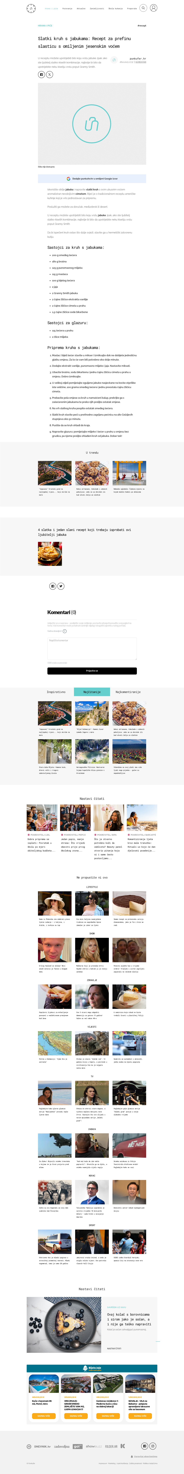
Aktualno (81, 8)
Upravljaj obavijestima (145, 1456)
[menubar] (153, 8)
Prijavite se (92, 671)
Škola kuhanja (116, 8)
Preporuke (132, 8)
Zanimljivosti (97, 8)
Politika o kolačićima (150, 1463)
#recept (142, 25)
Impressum (103, 1463)
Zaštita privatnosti (135, 1463)
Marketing (111, 1463)
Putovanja (67, 8)
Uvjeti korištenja (122, 1463)
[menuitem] (153, 8)
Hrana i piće (51, 8)
